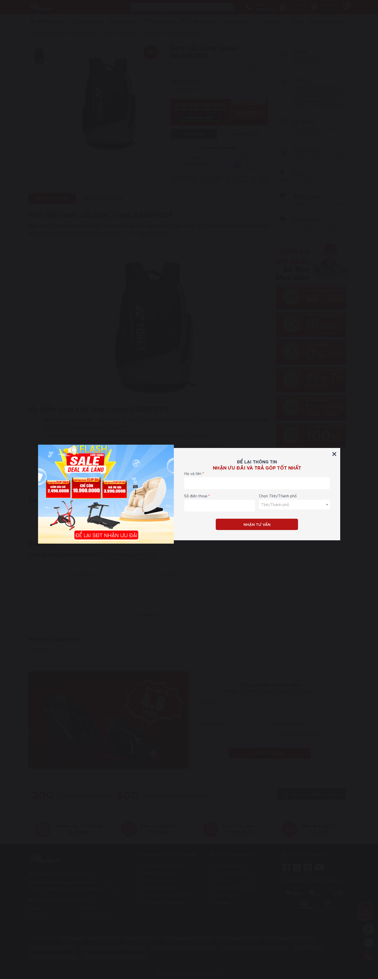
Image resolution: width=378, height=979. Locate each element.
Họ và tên (192, 473)
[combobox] (294, 504)
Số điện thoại (195, 495)
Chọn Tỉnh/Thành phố (278, 495)
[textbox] (294, 504)
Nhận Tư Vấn (257, 524)
